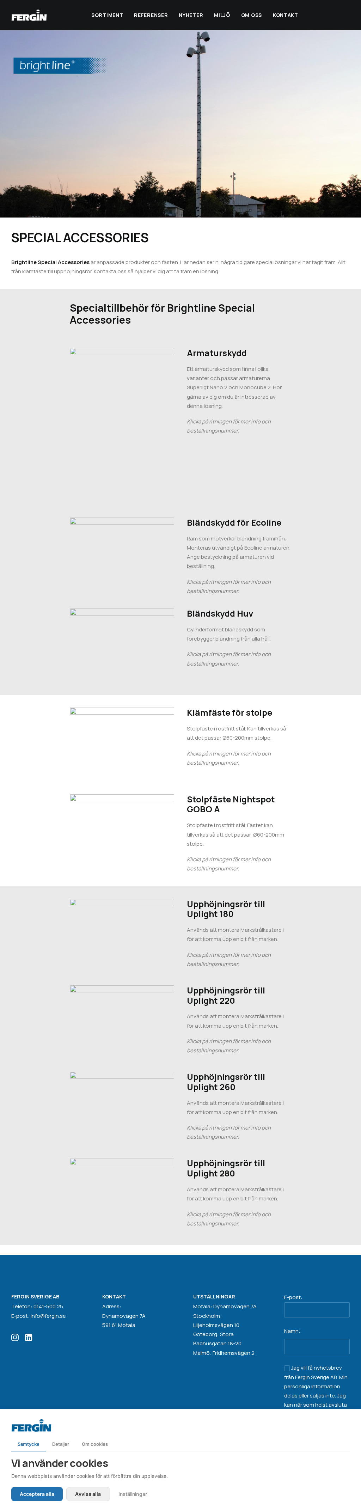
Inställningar (132, 1494)
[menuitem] (107, 15)
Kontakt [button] (285, 15)
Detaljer (60, 1444)
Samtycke (28, 1444)
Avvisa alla (88, 1494)
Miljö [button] (222, 15)
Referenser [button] (151, 15)
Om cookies (95, 1444)
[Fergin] (29, 15)
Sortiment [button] (107, 15)
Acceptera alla (37, 1494)
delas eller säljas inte (309, 1395)
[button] (15, 1339)
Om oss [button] (251, 15)
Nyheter (191, 15)
